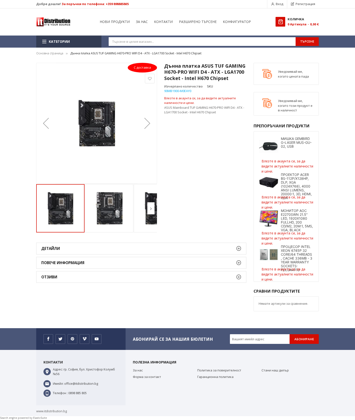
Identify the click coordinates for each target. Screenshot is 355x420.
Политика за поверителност (219, 370)
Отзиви (49, 277)
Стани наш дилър (275, 370)
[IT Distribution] (53, 22)
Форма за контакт (147, 377)
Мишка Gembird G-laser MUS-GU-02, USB (296, 142)
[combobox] (202, 41)
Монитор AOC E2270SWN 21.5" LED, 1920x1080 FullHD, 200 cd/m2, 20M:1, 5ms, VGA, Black (297, 220)
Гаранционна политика (215, 377)
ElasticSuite (40, 418)
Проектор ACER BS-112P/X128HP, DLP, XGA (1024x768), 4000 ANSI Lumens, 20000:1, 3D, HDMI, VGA (296, 186)
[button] (46, 123)
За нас (138, 370)
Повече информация (63, 262)
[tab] (141, 248)
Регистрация (305, 4)
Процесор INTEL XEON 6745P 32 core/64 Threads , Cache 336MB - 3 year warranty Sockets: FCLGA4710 (296, 258)
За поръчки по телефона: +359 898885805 (95, 4)
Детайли (50, 248)
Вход (279, 4)
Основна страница (49, 53)
